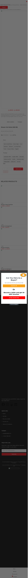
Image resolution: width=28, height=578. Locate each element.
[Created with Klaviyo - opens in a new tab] (14, 304)
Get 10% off (14, 285)
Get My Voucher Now (14, 297)
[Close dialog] (23, 275)
